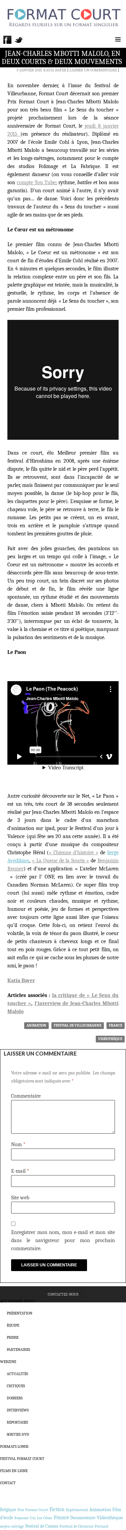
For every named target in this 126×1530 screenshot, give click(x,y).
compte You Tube (36, 182)
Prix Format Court (32, 1509)
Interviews (18, 1410)
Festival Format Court (22, 1458)
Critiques (16, 1386)
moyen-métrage (12, 1526)
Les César (44, 1518)
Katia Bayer (54, 70)
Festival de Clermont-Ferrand (83, 1526)
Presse (12, 1337)
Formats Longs (14, 1446)
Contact (8, 1483)
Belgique (8, 1509)
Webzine (8, 1361)
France (115, 1025)
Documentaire (82, 1517)
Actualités (17, 1373)
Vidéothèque (110, 1039)
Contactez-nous (63, 1294)
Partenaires (18, 1349)
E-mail (20, 1171)
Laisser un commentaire (93, 70)
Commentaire (26, 1096)
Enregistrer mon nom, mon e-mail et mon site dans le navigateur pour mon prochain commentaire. (63, 1240)
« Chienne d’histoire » (73, 853)
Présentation (19, 1313)
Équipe (13, 1325)
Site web (20, 1198)
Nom (18, 1144)
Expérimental (77, 1509)
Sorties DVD (18, 1434)
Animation (36, 1025)
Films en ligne (14, 1470)
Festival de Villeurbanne (77, 1025)
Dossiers (15, 1398)
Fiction (57, 1509)
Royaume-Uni (25, 1518)
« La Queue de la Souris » (60, 861)
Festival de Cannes (41, 1526)
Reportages (17, 1422)
